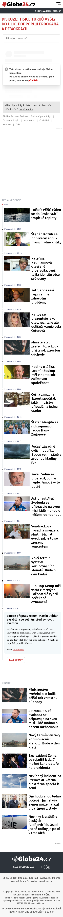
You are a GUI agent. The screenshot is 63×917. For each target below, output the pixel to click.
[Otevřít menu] (58, 4)
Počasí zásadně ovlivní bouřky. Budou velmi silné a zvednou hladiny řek (46, 454)
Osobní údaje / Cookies (24, 881)
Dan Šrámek (18, 649)
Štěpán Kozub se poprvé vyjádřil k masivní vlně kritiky (46, 238)
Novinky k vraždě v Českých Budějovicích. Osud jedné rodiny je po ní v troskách (44, 825)
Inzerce (56, 878)
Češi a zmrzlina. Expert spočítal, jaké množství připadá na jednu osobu (44, 402)
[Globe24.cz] (18, 4)
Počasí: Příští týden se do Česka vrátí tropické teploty (46, 214)
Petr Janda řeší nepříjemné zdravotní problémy (42, 296)
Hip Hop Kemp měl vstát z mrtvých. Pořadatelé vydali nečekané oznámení (46, 594)
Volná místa (45, 881)
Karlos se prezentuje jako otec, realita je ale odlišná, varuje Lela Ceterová (46, 322)
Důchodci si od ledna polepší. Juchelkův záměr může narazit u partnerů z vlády (45, 802)
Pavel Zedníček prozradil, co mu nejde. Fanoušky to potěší (45, 480)
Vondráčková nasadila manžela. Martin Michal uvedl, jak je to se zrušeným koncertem (45, 536)
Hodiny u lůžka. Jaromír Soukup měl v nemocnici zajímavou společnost (43, 375)
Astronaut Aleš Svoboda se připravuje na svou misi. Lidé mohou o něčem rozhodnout (46, 506)
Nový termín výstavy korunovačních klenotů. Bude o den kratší (43, 566)
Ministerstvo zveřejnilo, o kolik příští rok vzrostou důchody (45, 348)
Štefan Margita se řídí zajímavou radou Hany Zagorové (44, 428)
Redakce (23, 878)
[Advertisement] (31, 160)
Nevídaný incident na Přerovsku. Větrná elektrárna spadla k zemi (45, 782)
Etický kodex (9, 878)
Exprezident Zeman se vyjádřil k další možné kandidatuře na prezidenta (44, 762)
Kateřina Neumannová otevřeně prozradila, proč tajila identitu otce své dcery (45, 268)
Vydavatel (45, 878)
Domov (6, 683)
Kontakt (33, 878)
